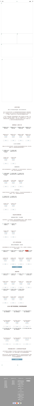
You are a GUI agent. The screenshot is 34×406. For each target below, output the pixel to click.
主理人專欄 (5, 387)
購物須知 (5, 384)
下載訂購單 (5, 386)
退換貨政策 (13, 384)
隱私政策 (13, 381)
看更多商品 (17, 359)
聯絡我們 (5, 385)
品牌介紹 (5, 380)
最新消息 (5, 381)
